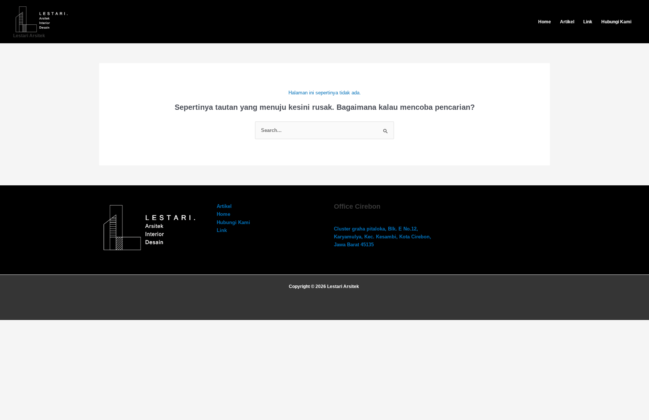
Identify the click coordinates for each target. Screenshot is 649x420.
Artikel (567, 21)
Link (587, 21)
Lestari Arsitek (29, 35)
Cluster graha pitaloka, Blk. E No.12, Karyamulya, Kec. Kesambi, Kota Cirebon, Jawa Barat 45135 (382, 237)
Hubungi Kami (616, 21)
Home (544, 21)
